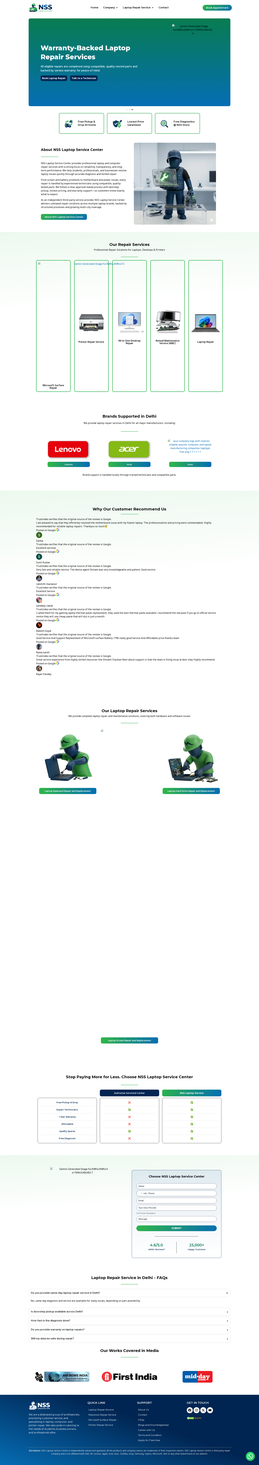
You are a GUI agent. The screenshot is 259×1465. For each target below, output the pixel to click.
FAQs (141, 1419)
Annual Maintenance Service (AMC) (168, 342)
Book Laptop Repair (69, 79)
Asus (190, 464)
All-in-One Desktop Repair (129, 342)
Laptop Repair (205, 341)
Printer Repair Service (91, 341)
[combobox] (142, 1193)
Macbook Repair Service (102, 1414)
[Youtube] (210, 1410)
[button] (126, 109)
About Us (143, 1409)
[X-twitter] (203, 1410)
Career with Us (146, 1430)
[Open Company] (117, 7)
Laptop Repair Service (101, 1409)
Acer (129, 464)
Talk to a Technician (99, 79)
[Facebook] (190, 1410)
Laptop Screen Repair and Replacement (129, 1040)
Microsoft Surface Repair (53, 386)
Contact (142, 1414)
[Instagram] (196, 1410)
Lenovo (69, 464)
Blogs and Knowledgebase (153, 1425)
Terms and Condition (150, 1435)
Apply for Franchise (149, 1440)
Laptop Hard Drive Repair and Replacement (191, 790)
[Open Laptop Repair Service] (152, 7)
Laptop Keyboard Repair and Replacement (68, 790)
